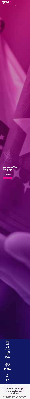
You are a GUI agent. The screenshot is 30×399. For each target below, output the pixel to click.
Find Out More (7, 177)
